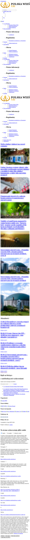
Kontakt (5, 58)
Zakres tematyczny (13, 43)
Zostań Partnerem (13, 50)
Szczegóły (9, 433)
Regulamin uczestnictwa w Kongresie (17, 40)
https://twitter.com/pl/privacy (7, 509)
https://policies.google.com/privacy (8, 459)
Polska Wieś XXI (7, 11)
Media (4, 53)
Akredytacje (11, 56)
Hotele (27, 391)
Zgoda (3, 433)
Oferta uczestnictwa (13, 51)
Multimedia (11, 395)
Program (5, 42)
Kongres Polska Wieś (13, 25)
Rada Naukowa (12, 27)
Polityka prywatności (18, 533)
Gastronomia (6, 392)
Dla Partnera (6, 44)
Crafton (11, 424)
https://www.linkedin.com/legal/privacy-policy (11, 476)
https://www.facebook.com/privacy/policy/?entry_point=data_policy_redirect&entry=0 (10, 490)
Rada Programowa (13, 26)
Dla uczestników (7, 28)
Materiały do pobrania (14, 55)
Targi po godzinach (13, 392)
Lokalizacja (11, 34)
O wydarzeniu (6, 23)
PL (4, 12)
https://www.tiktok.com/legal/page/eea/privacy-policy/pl (13, 514)
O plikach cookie (17, 433)
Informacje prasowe (13, 54)
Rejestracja (13, 390)
